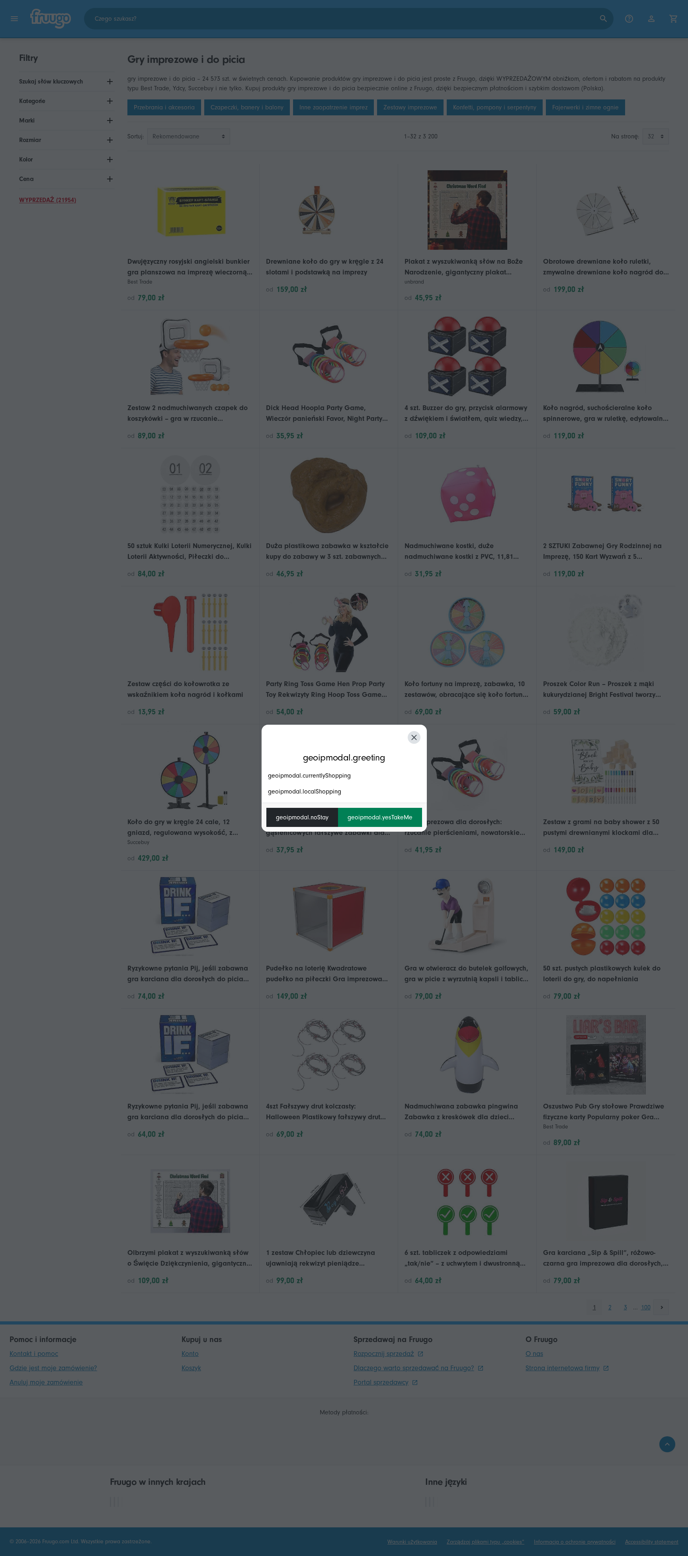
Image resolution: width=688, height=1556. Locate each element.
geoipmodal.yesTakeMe (380, 817)
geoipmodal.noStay (302, 817)
